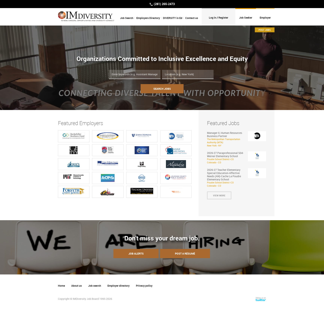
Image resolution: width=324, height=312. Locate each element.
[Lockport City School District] (107, 136)
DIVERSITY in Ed (172, 18)
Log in (212, 17)
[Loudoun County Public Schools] (176, 177)
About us (76, 285)
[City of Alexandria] (176, 164)
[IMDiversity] (86, 17)
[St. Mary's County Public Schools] (108, 192)
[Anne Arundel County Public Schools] (176, 150)
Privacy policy (144, 285)
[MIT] (73, 177)
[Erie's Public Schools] (73, 164)
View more (219, 195)
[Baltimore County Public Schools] (142, 150)
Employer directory (118, 285)
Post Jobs (265, 29)
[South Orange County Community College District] (108, 150)
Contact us (191, 18)
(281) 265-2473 (164, 4)
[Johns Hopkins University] (141, 135)
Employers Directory (148, 18)
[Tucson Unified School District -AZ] (141, 191)
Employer (265, 17)
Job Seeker (245, 17)
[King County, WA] (141, 164)
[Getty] (74, 150)
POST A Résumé (185, 253)
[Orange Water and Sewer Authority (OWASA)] (142, 178)
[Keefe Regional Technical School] (176, 192)
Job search (94, 285)
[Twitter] (260, 299)
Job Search (126, 18)
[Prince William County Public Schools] (107, 163)
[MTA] (176, 136)
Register (223, 17)
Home (61, 285)
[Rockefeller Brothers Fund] (73, 135)
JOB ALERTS (136, 253)
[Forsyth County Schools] (73, 191)
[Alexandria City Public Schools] (108, 178)
